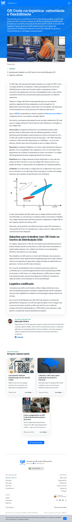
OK (65, 518)
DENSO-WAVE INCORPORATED (30, 512)
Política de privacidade (60, 507)
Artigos (64, 491)
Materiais (63, 483)
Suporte (8, 503)
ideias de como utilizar (53, 114)
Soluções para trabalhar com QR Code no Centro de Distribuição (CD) (32, 72)
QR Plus (17, 114)
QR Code (63, 478)
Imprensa (63, 488)
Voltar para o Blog (37, 442)
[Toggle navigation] (69, 3)
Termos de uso (9, 507)
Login (7, 498)
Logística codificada (16, 75)
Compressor (9, 488)
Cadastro (8, 500)
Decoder (8, 483)
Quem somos (62, 486)
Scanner (8, 486)
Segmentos (62, 480)
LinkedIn (20, 337)
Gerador (8, 480)
